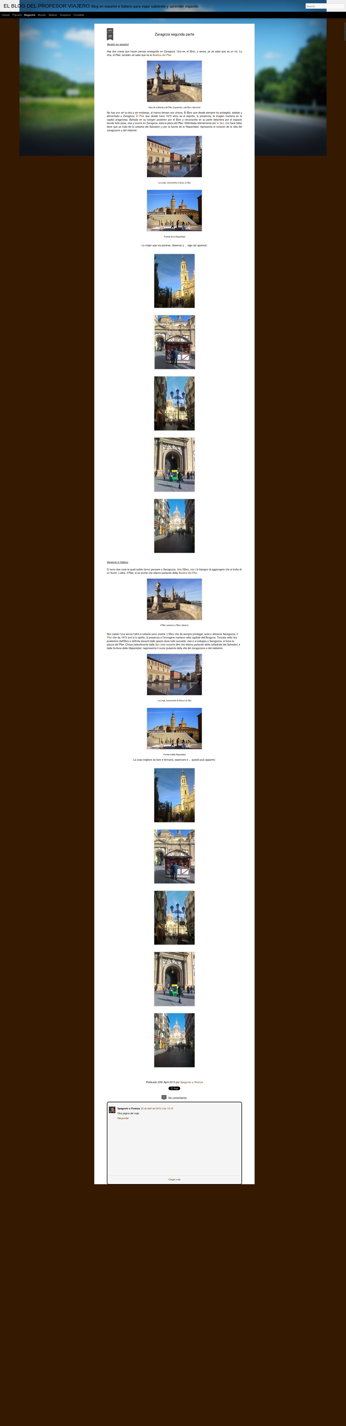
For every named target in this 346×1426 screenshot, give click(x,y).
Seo (157, 644)
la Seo (220, 123)
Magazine (29, 15)
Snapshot (65, 15)
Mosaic (42, 15)
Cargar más (174, 1179)
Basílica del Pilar (162, 55)
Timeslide (78, 15)
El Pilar (140, 116)
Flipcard (17, 15)
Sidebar (52, 15)
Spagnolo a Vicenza (191, 1082)
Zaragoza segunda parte (174, 34)
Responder (122, 1117)
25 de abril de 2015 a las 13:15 (157, 1108)
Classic (6, 15)
